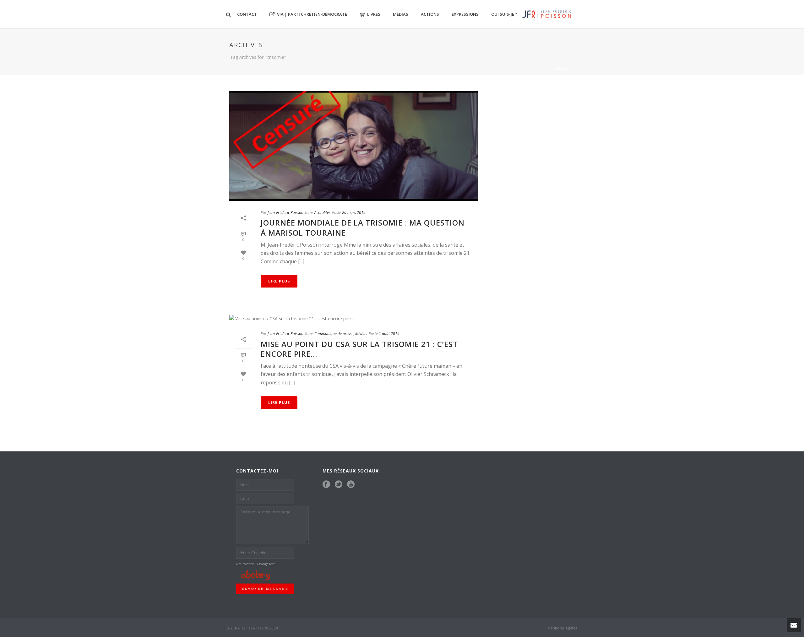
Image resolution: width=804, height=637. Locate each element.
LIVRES (373, 14)
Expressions (465, 14)
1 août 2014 (389, 333)
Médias (400, 14)
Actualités (322, 212)
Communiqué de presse (333, 333)
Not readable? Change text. (256, 564)
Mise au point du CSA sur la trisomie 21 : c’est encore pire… (359, 349)
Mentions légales (562, 628)
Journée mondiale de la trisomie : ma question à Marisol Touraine (362, 227)
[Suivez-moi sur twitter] (338, 484)
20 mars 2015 (354, 212)
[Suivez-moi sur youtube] (351, 484)
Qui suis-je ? (504, 14)
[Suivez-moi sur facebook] (326, 484)
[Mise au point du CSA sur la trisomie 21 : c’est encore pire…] (353, 318)
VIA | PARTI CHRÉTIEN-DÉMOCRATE (312, 14)
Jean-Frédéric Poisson (285, 212)
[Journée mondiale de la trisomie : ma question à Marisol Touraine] (353, 146)
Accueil (540, 69)
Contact (247, 14)
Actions (430, 14)
